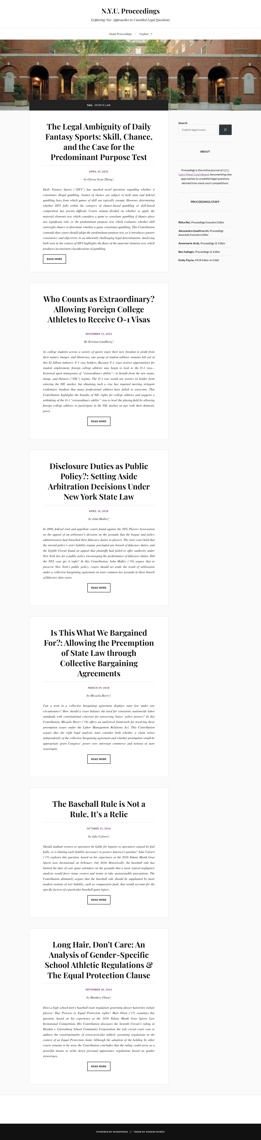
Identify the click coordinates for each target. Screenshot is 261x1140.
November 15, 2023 (99, 333)
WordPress (120, 1131)
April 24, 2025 (98, 171)
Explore (144, 34)
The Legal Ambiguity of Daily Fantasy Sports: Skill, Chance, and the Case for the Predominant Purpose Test (99, 141)
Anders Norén (155, 1131)
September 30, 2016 (99, 989)
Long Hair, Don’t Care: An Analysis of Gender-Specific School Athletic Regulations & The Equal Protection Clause (99, 959)
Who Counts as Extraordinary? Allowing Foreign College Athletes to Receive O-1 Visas (98, 308)
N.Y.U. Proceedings (130, 10)
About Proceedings (120, 34)
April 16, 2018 (98, 511)
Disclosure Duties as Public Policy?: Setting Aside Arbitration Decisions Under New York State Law (99, 481)
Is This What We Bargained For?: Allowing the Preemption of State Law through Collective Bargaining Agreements (99, 652)
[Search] (225, 130)
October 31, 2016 (99, 828)
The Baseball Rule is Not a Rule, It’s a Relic (98, 808)
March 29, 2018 (99, 687)
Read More (54, 259)
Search (182, 123)
